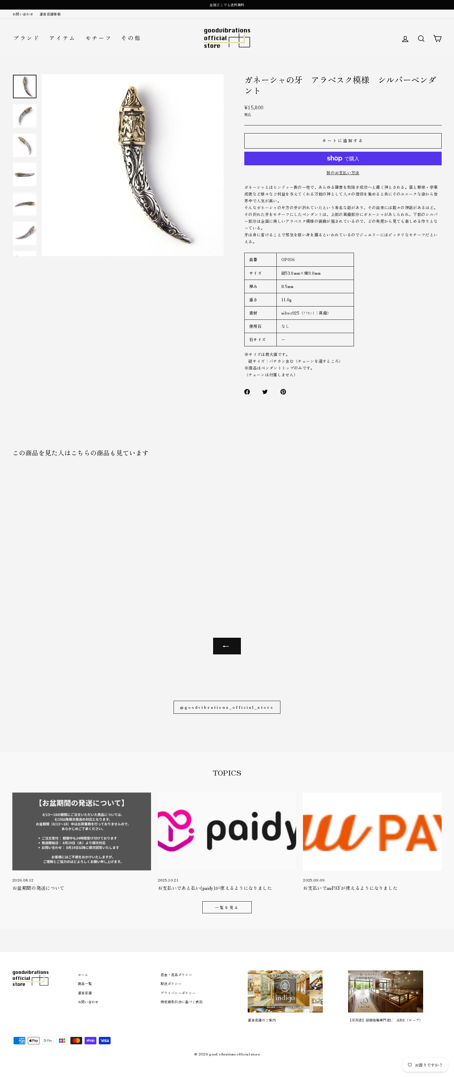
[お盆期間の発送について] (81, 831)
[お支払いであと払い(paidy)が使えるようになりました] (227, 831)
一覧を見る (227, 907)
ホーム (83, 974)
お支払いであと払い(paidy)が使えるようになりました (215, 888)
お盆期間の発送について (38, 888)
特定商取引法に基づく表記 (182, 1001)
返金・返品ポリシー (176, 974)
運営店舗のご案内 (262, 1019)
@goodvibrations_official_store (227, 707)
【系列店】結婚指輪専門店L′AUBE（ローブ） (385, 1019)
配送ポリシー (171, 983)
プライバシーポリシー (178, 992)
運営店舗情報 (50, 13)
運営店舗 (85, 992)
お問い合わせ (22, 13)
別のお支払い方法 (342, 172)
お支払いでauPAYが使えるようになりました (350, 888)
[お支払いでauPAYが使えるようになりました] (372, 831)
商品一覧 (85, 983)
